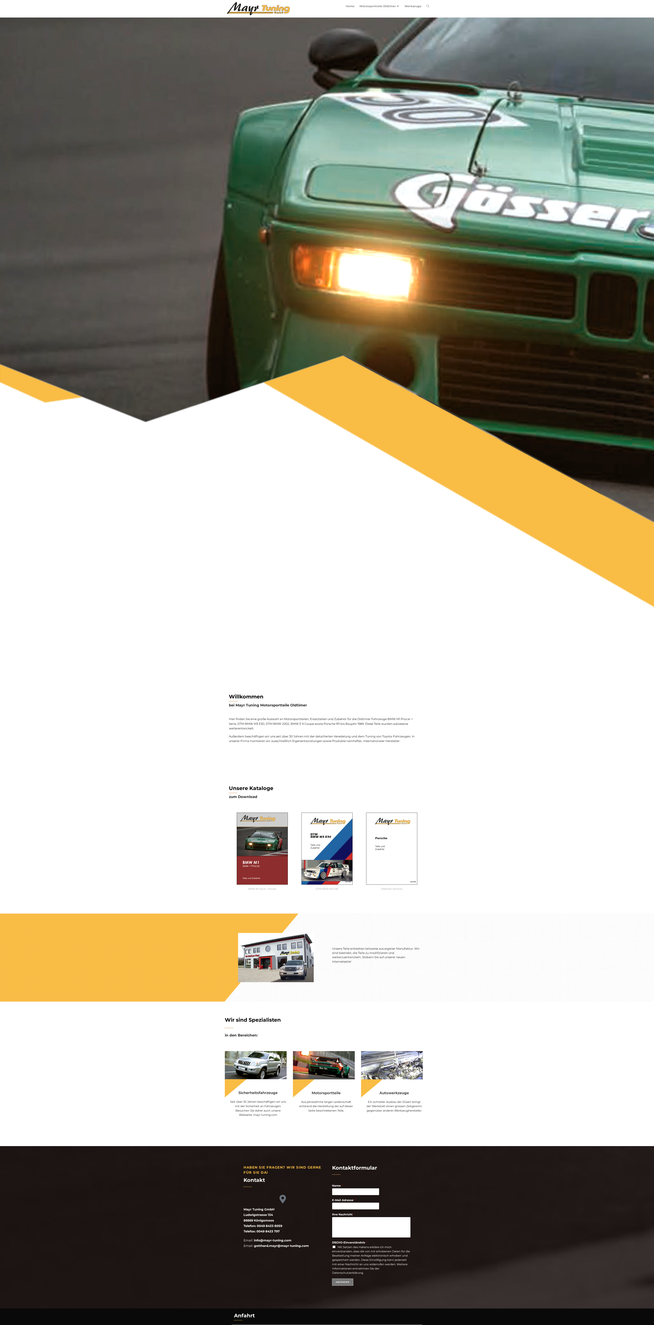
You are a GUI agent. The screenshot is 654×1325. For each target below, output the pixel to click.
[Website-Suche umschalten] (428, 6)
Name (337, 1185)
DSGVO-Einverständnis (349, 1242)
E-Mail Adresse (343, 1200)
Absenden (343, 1282)
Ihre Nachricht (343, 1214)
